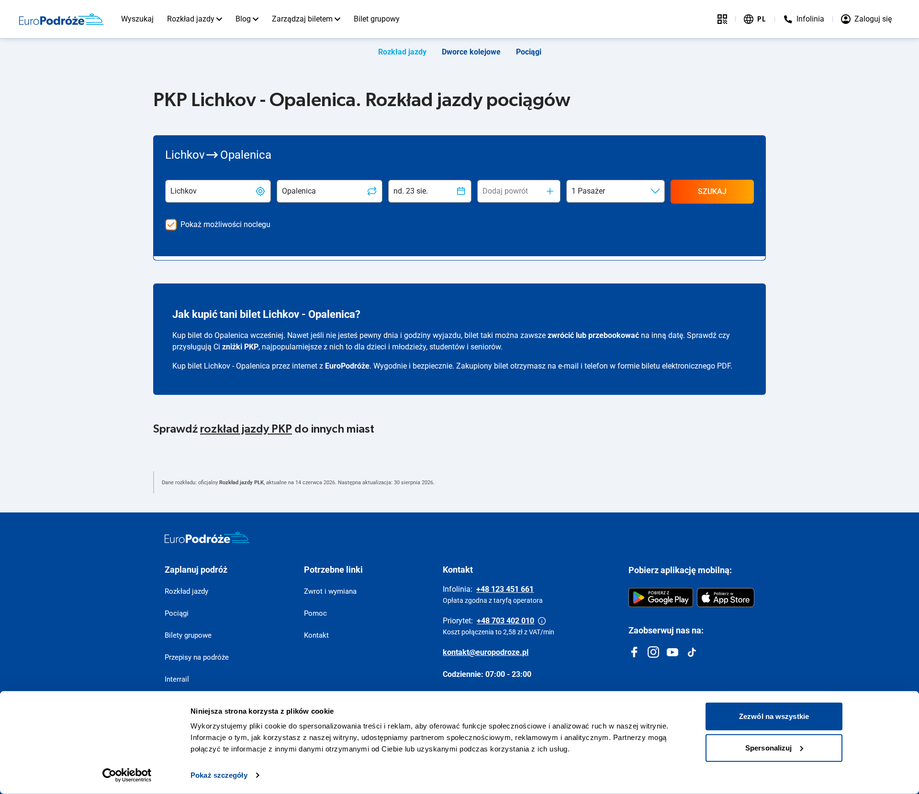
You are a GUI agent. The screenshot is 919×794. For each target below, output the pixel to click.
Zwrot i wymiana (330, 591)
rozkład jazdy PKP (246, 429)
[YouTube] (672, 652)
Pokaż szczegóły (219, 775)
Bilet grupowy (377, 18)
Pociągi (528, 51)
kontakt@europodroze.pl (485, 652)
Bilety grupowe (188, 635)
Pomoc (315, 613)
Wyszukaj (137, 18)
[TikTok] (691, 652)
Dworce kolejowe (471, 51)
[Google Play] (660, 597)
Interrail (177, 679)
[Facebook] (634, 652)
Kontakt (316, 635)
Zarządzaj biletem (302, 18)
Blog (243, 18)
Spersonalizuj (768, 747)
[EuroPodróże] (207, 537)
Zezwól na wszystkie (774, 716)
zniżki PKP (240, 346)
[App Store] (725, 597)
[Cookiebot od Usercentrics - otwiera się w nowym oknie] (127, 775)
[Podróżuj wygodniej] (722, 19)
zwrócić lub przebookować (593, 335)
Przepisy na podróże (197, 657)
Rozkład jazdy (190, 18)
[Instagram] (653, 652)
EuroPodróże (347, 365)
